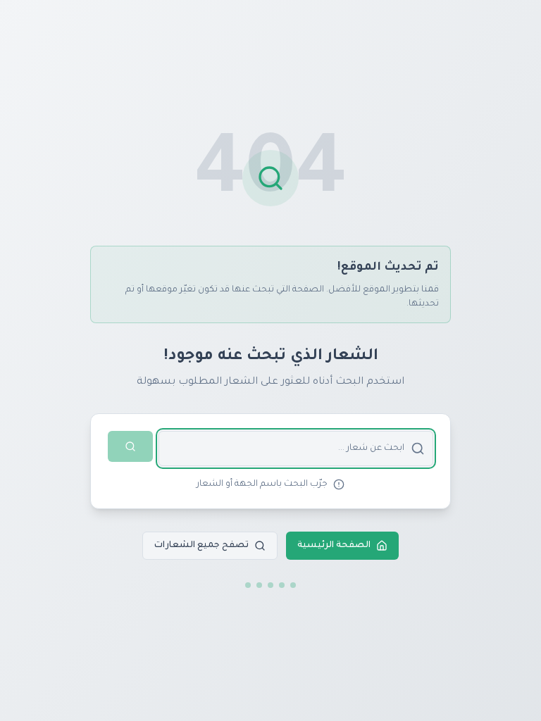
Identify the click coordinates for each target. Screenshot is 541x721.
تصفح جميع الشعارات (201, 546)
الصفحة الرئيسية (334, 546)
